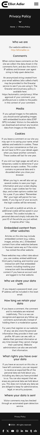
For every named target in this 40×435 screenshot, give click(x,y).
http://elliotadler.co (20, 50)
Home (12, 27)
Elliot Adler (16, 4)
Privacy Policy (20, 417)
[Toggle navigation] (35, 4)
